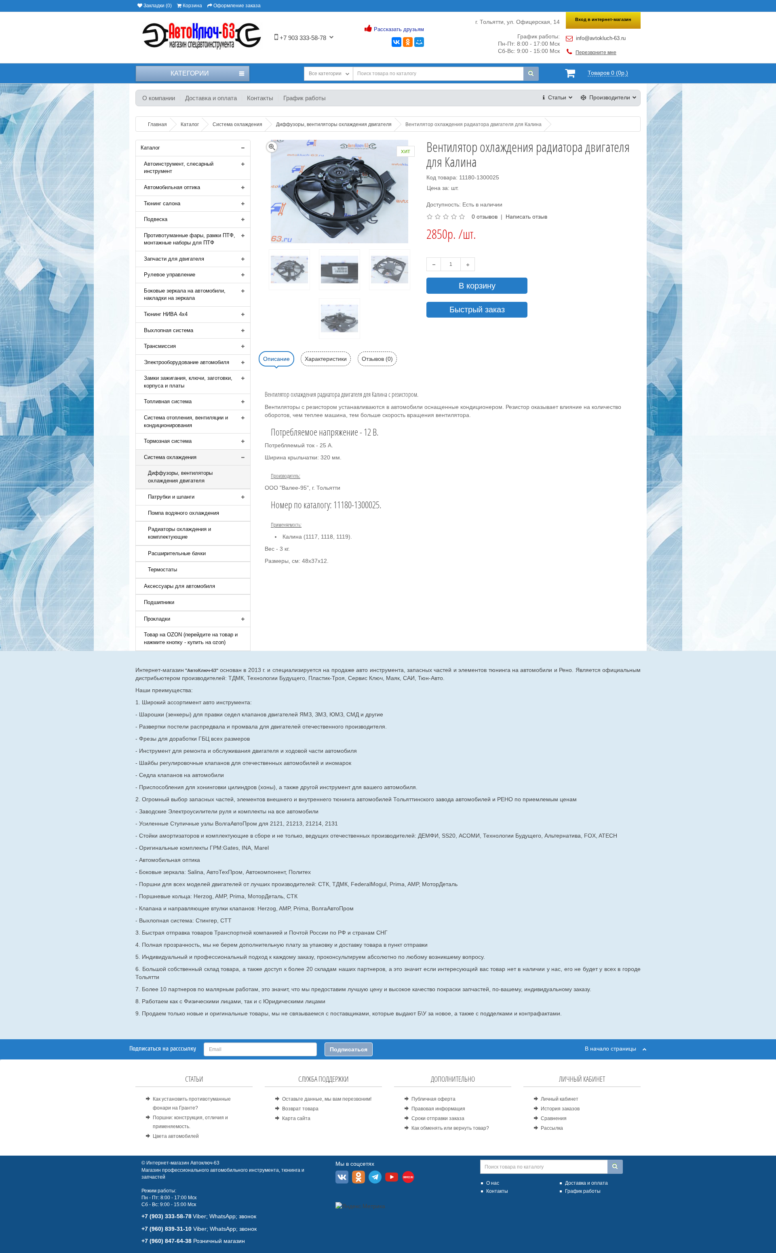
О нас (492, 1183)
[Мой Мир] (419, 42)
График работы (304, 98)
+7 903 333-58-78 (302, 37)
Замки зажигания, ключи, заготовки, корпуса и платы (188, 382)
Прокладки (157, 619)
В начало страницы (614, 1048)
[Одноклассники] (408, 42)
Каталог (150, 148)
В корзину (477, 285)
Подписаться (348, 1049)
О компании (158, 98)
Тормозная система (168, 441)
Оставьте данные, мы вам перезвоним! (326, 1099)
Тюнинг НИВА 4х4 (166, 314)
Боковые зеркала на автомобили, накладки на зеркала (185, 294)
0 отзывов (485, 216)
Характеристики (326, 359)
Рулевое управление (169, 275)
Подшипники (159, 602)
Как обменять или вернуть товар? (450, 1128)
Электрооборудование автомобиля (186, 362)
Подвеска (155, 219)
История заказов (560, 1109)
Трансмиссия (160, 346)
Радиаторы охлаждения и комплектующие (179, 533)
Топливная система (168, 401)
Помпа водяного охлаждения (183, 513)
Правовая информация (438, 1109)
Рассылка (552, 1128)
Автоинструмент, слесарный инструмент (178, 168)
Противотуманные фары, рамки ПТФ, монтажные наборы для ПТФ (189, 239)
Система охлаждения (170, 457)
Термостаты (162, 569)
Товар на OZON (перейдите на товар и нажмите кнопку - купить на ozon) (191, 638)
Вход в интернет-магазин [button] (603, 19)
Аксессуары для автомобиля (179, 586)
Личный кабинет (559, 1099)
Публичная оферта (433, 1099)
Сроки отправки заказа (437, 1118)
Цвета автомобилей (176, 1136)
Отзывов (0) (377, 359)
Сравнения (554, 1118)
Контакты (260, 98)
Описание (276, 359)
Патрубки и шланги (171, 497)
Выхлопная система (168, 330)
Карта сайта (296, 1118)
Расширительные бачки (177, 553)
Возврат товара (300, 1109)
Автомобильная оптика (172, 187)
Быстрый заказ (477, 309)
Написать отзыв (526, 216)
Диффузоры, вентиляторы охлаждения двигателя (180, 477)
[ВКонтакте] (396, 42)
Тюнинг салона (162, 203)
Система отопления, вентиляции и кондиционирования (186, 421)
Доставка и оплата (211, 98)
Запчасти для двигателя (174, 259)
